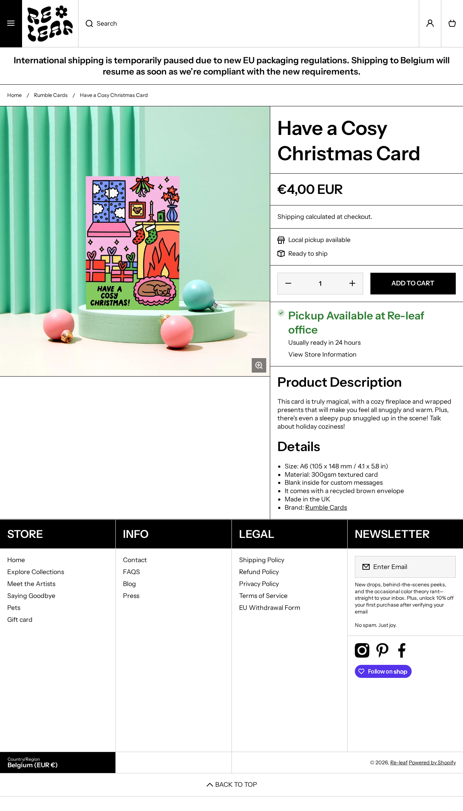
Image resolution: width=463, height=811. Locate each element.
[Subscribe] (446, 567)
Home (14, 95)
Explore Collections (35, 572)
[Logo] (50, 23)
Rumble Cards (51, 95)
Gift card (20, 619)
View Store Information (322, 354)
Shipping (290, 216)
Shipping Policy (261, 560)
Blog (129, 583)
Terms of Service (263, 595)
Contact (135, 560)
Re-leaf (399, 762)
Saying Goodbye (31, 595)
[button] (452, 23)
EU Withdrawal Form (269, 607)
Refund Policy (259, 572)
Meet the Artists (31, 583)
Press (131, 595)
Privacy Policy (259, 583)
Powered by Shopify (432, 762)
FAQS (131, 572)
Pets (13, 607)
